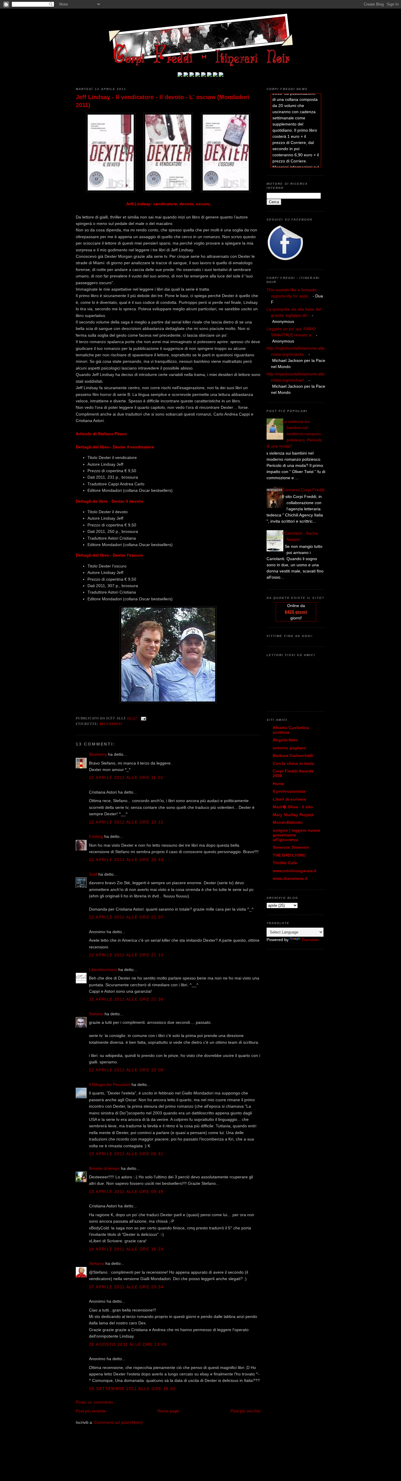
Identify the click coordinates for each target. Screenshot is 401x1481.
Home (278, 783)
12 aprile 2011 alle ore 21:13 (126, 955)
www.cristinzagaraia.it (294, 870)
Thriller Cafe (285, 862)
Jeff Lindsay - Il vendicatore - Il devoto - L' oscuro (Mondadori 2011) (162, 101)
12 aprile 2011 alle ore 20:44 (126, 859)
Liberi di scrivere (289, 799)
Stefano (96, 1013)
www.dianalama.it (290, 878)
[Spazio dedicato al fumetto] (215, 75)
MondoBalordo (288, 822)
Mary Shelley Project (293, 814)
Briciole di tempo (104, 1168)
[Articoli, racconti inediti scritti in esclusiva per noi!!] (209, 75)
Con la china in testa (293, 763)
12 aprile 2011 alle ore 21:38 (126, 999)
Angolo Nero (285, 740)
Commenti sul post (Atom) (118, 1422)
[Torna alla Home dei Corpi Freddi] (180, 75)
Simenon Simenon (291, 847)
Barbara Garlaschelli (293, 755)
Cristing (96, 836)
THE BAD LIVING (289, 855)
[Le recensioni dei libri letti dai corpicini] (185, 75)
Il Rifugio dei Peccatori (109, 1084)
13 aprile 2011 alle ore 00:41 (126, 1153)
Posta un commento (94, 1402)
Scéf (93, 874)
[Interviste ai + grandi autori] (191, 75)
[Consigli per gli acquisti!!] (197, 75)
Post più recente (91, 1411)
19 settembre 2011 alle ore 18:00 (132, 1388)
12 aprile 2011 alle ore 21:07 (126, 917)
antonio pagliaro (289, 747)
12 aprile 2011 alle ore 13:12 (126, 822)
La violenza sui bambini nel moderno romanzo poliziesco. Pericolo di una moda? (294, 433)
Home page (168, 1411)
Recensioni (111, 724)
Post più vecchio (245, 1411)
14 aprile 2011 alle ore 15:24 (126, 1249)
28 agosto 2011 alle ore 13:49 (128, 1344)
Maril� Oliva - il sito (293, 806)
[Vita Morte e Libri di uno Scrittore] (203, 75)
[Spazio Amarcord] (221, 75)
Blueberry (98, 754)
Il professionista (289, 791)
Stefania (96, 1263)
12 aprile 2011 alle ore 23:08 (126, 1069)
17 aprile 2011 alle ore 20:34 (126, 1287)
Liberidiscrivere (103, 969)
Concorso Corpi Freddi (303, 489)
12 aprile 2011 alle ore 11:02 (126, 777)
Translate (310, 939)
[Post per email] (142, 718)
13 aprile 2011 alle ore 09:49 (126, 1191)
